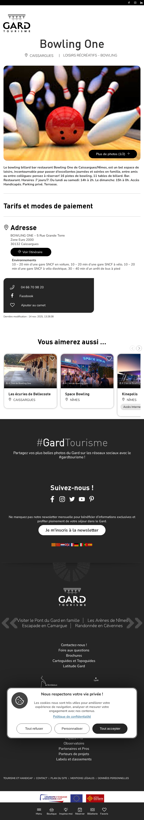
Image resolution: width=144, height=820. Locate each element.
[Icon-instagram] (62, 499)
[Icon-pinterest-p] (92, 499)
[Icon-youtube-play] (82, 499)
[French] (72, 544)
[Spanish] (90, 544)
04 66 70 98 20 (32, 287)
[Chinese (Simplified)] (58, 544)
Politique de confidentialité (72, 716)
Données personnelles (113, 778)
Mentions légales (82, 778)
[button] (132, 348)
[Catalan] (53, 544)
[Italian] (81, 544)
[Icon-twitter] (72, 499)
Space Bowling (77, 393)
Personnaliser (72, 728)
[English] (67, 544)
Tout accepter (110, 728)
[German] (76, 544)
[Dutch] (63, 544)
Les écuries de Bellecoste (29, 393)
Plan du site (59, 778)
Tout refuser (34, 728)
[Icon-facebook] (52, 499)
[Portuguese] (85, 544)
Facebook (26, 296)
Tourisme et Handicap (18, 778)
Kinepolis (130, 393)
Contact (41, 778)
